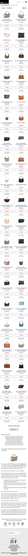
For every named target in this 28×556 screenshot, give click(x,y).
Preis (3, 8)
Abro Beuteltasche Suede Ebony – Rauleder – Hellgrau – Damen (7, 247)
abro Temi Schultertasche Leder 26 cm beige (21, 20)
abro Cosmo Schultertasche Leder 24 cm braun (7, 288)
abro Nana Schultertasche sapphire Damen (21, 330)
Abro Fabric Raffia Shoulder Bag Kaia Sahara (21, 412)
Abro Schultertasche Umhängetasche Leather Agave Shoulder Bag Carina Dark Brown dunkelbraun (7, 412)
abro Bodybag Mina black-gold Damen (21, 226)
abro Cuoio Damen (21, 102)
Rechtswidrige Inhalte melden (14, 425)
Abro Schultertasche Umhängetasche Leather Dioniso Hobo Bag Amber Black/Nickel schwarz (21, 371)
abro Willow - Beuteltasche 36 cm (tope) (7, 82)
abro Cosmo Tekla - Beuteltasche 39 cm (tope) (21, 268)
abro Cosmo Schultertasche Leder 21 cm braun (7, 123)
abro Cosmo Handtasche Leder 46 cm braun (21, 392)
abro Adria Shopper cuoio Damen (21, 164)
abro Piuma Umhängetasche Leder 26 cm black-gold (21, 247)
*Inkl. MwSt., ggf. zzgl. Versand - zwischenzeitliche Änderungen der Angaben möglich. (14, 553)
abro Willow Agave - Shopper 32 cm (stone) (7, 392)
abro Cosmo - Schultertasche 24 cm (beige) (7, 185)
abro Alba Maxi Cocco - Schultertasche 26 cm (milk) (7, 330)
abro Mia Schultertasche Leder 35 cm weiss (7, 164)
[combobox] (12, 532)
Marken (8, 8)
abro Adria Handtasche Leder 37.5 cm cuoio (7, 350)
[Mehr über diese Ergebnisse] (16, 4)
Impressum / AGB (14, 544)
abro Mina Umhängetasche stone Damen (7, 102)
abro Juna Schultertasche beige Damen (6, 226)
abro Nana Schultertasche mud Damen (6, 61)
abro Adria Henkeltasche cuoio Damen (21, 82)
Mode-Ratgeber (14, 549)
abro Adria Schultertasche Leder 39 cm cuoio (7, 371)
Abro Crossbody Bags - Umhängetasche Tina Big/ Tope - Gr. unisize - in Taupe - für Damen (21, 144)
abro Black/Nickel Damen (21, 184)
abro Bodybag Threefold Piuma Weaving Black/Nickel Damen (21, 206)
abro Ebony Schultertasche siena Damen (7, 268)
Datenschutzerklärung (14, 546)
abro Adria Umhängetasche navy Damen (21, 40)
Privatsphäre (14, 550)
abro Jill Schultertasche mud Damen (21, 61)
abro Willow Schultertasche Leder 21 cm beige (21, 350)
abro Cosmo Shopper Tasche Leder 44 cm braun (7, 206)
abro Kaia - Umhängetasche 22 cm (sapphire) (21, 309)
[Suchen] (20, 532)
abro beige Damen (7, 40)
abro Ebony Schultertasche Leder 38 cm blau (7, 309)
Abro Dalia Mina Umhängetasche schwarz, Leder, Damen (6, 144)
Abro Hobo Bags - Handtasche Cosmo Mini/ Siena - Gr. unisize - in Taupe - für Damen (7, 20)
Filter (25, 8)
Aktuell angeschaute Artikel (14, 547)
